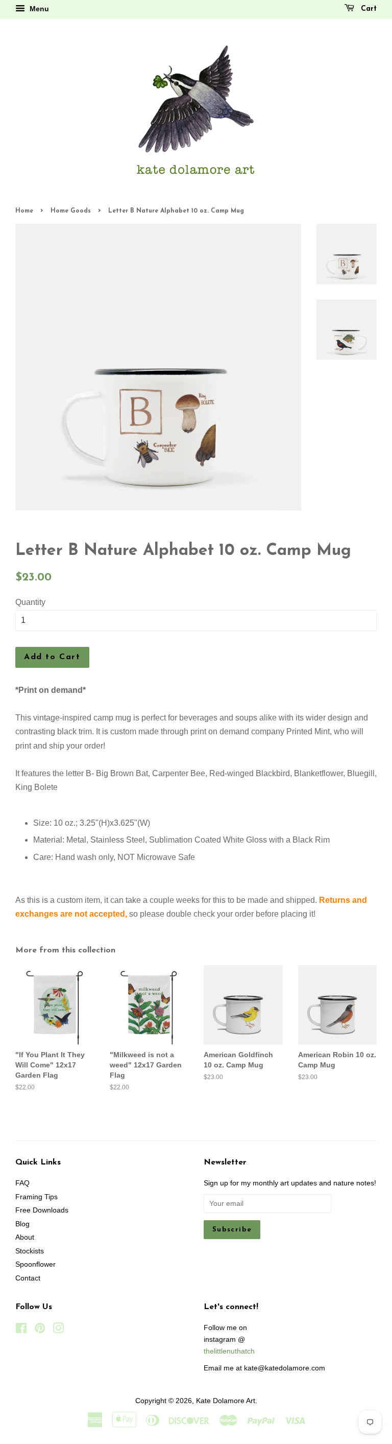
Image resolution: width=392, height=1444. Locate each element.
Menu (38, 9)
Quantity (30, 602)
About (24, 1237)
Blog (22, 1224)
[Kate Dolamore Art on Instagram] (58, 1330)
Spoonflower (35, 1264)
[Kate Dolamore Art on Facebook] (21, 1330)
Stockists (29, 1251)
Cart (367, 9)
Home (24, 211)
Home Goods (71, 211)
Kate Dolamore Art (225, 1401)
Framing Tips (36, 1197)
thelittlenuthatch (229, 1351)
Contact (27, 1278)
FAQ (22, 1183)
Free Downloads (41, 1210)
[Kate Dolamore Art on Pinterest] (39, 1330)
